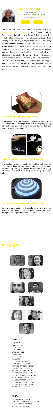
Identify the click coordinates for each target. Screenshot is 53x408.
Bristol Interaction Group (14, 32)
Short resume (38, 22)
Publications (25, 22)
